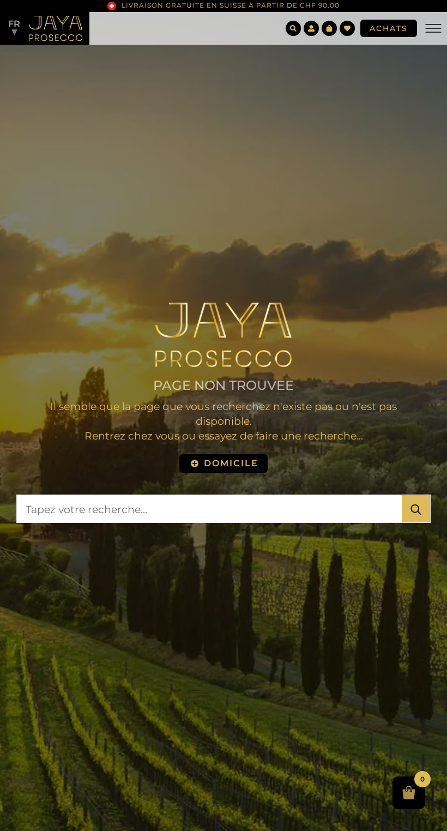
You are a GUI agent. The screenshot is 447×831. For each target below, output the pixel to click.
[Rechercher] (416, 509)
